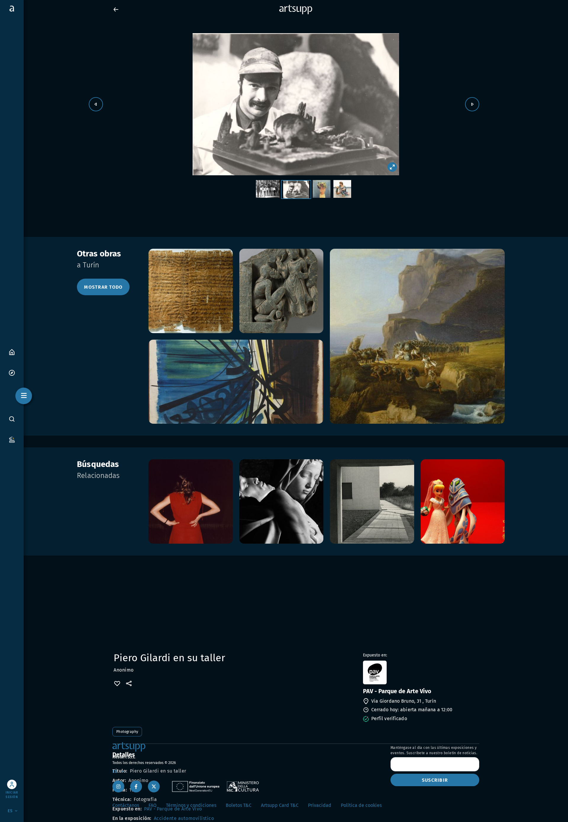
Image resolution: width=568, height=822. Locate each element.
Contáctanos (125, 805)
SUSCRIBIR (435, 780)
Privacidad (319, 805)
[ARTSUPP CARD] (12, 439)
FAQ (152, 805)
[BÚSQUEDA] (12, 419)
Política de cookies (361, 805)
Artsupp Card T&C (279, 805)
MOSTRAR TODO (103, 287)
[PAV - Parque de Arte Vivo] (420, 672)
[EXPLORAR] (12, 372)
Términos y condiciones (191, 805)
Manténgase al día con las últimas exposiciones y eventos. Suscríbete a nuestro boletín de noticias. (433, 750)
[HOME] (12, 351)
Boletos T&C (238, 805)
